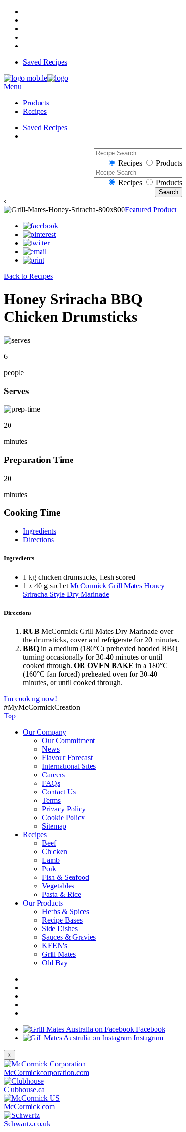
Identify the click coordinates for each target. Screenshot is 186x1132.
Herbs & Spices (65, 911)
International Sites (69, 766)
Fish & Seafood (65, 877)
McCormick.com (29, 1107)
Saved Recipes (45, 62)
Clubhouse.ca (24, 1089)
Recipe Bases (62, 920)
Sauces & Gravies (69, 937)
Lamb (51, 860)
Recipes (35, 111)
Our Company (44, 732)
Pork (49, 869)
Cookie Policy (63, 817)
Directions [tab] (38, 540)
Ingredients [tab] (39, 531)
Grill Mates (59, 954)
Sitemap (54, 826)
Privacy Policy (64, 809)
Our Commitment (68, 740)
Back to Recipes (28, 276)
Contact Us (59, 792)
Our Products (43, 903)
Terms (51, 800)
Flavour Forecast (67, 758)
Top (10, 716)
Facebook (149, 1029)
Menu (12, 87)
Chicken (54, 852)
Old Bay (55, 963)
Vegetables (58, 886)
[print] (33, 260)
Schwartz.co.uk (27, 1124)
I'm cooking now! (30, 699)
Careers (53, 775)
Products (36, 103)
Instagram (147, 1038)
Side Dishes (60, 928)
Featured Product (150, 210)
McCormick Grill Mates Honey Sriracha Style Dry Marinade (94, 590)
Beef (49, 843)
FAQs (51, 783)
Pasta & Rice (61, 894)
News (51, 749)
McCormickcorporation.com (46, 1072)
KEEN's (54, 946)
